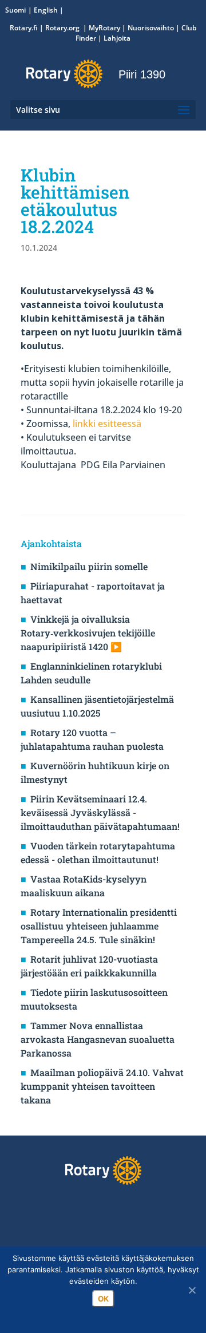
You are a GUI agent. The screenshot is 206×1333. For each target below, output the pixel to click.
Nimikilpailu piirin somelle (89, 566)
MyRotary (104, 28)
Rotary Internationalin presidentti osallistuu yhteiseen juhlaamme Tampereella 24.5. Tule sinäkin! (99, 926)
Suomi (15, 10)
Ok (103, 1298)
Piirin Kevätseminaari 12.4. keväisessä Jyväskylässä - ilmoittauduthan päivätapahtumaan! (100, 812)
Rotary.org (63, 28)
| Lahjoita (113, 38)
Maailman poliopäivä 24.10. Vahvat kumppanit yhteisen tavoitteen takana (102, 1086)
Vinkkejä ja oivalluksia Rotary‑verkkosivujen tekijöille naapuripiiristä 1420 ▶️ (88, 632)
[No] (191, 1290)
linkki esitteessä (107, 423)
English (46, 10)
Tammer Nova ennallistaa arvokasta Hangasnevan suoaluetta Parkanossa (98, 1039)
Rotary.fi (24, 28)
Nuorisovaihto (151, 28)
